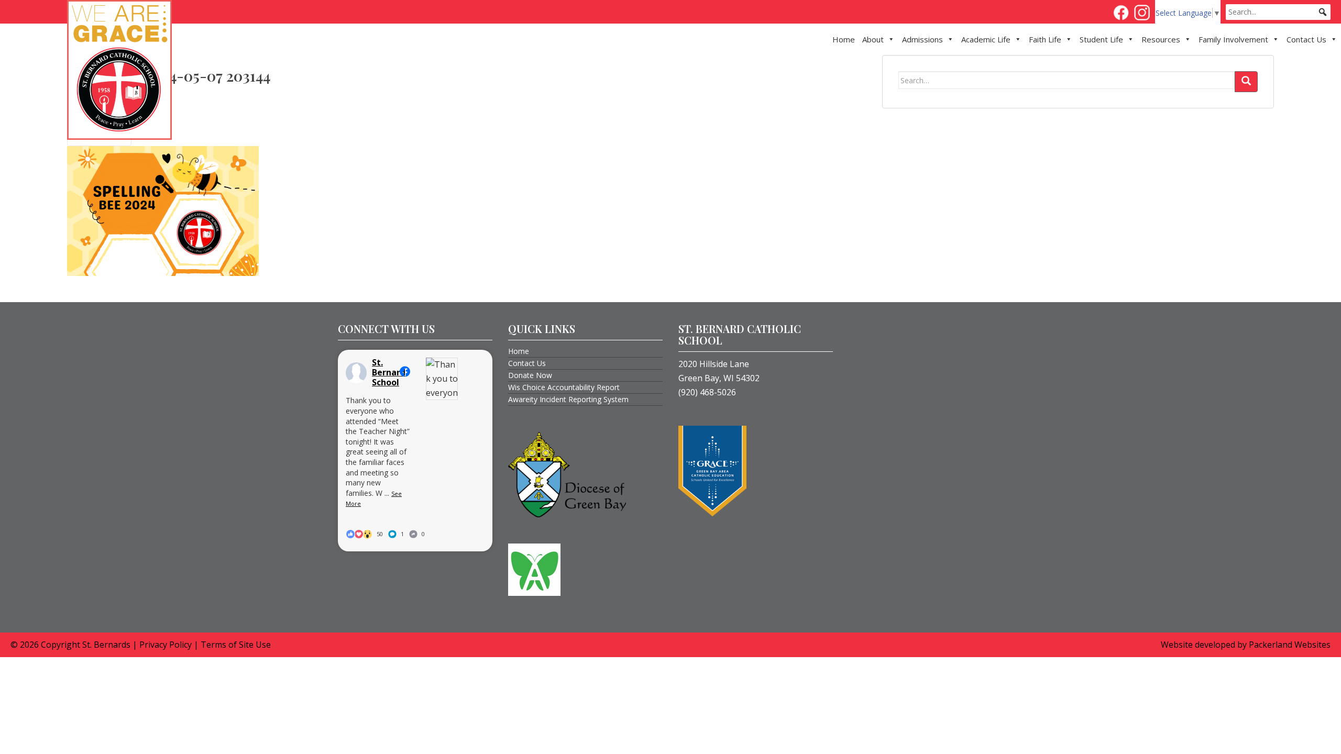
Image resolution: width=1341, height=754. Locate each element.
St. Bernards (106, 644)
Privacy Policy (165, 644)
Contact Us (1306, 39)
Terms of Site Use (236, 644)
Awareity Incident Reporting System (568, 399)
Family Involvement (1233, 39)
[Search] (1246, 81)
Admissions (922, 39)
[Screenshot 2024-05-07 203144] (163, 210)
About (873, 39)
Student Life (1101, 39)
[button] (1323, 12)
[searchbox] (1278, 12)
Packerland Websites (1290, 644)
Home (843, 39)
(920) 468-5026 (707, 392)
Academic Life (985, 39)
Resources (1160, 39)
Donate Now (530, 375)
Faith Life (1045, 39)
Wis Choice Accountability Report (564, 387)
